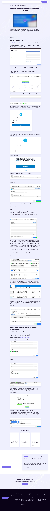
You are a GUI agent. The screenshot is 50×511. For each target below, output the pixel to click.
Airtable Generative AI (24, 500)
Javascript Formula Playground (41, 499)
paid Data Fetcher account (25, 337)
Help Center (17, 494)
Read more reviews (6, 467)
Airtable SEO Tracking (31, 500)
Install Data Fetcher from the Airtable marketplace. (19, 42)
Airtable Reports (23, 504)
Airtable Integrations (23, 494)
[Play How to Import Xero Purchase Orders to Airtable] (25, 21)
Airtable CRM (29, 494)
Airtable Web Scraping (31, 501)
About (16, 501)
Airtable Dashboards (23, 501)
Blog (10, 5)
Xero (12, 5)
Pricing (16, 500)
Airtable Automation (23, 498)
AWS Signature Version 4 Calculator (42, 494)
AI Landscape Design (40, 500)
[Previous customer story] (42, 456)
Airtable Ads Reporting (31, 499)
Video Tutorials (17, 499)
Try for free (24, 483)
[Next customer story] (45, 456)
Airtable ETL (22, 499)
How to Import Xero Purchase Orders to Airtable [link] (20, 5)
